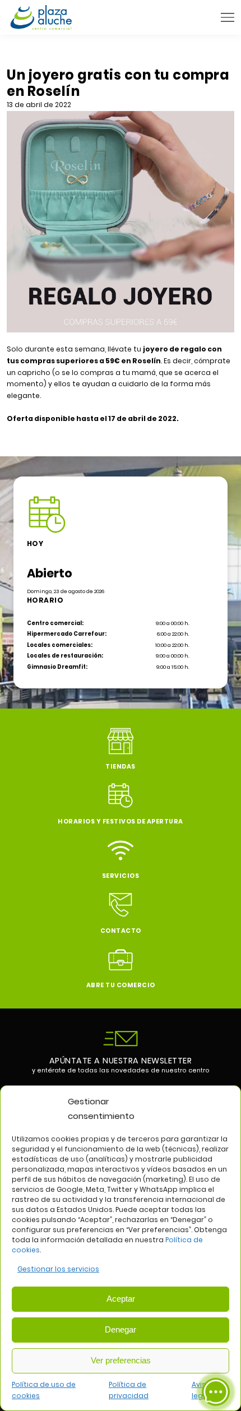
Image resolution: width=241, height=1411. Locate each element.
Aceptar (120, 1298)
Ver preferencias (121, 1360)
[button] (227, 17)
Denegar (120, 1329)
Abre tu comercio (120, 985)
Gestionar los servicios (58, 1269)
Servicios (121, 876)
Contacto (120, 931)
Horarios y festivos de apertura (120, 821)
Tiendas (120, 766)
